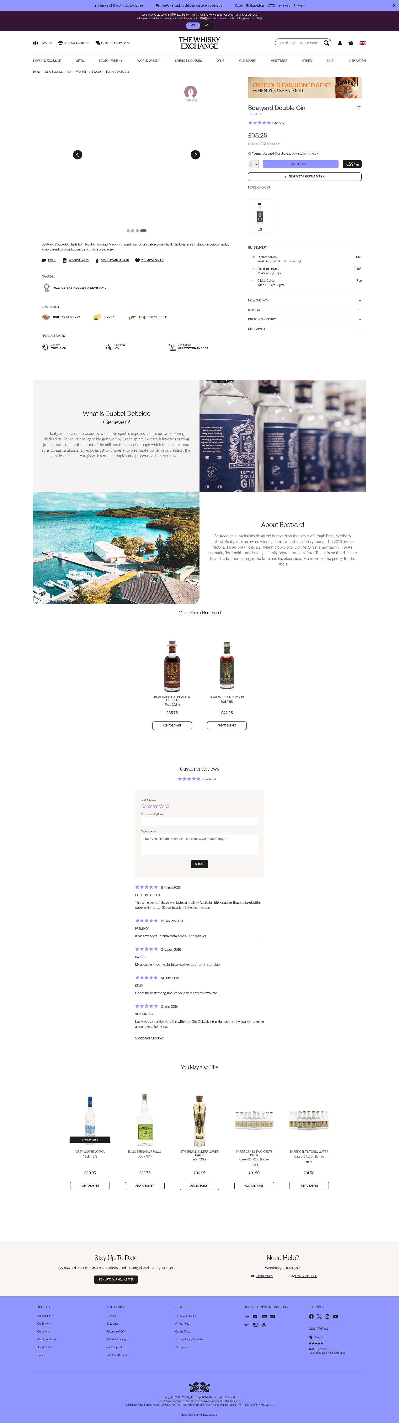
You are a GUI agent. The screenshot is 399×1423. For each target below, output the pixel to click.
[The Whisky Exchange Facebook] (311, 1316)
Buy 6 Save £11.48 (352, 164)
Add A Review (148, 800)
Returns (254, 310)
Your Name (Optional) (152, 814)
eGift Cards (112, 1323)
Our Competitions (116, 1347)
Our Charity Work (46, 1339)
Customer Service (113, 43)
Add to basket (172, 725)
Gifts (80, 61)
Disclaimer (256, 329)
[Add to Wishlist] (359, 108)
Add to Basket (300, 163)
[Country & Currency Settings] (363, 43)
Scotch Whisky (110, 61)
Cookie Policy (182, 1331)
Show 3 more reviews (149, 1038)
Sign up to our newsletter (116, 1279)
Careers (41, 1355)
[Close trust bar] (394, 5)
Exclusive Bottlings (116, 1339)
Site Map (111, 1315)
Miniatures (279, 61)
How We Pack (258, 300)
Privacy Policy (182, 1323)
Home (36, 71)
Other (307, 61)
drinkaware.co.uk (209, 1414)
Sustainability (44, 1347)
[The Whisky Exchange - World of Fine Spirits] (199, 43)
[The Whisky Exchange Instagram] (327, 1316)
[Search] (327, 43)
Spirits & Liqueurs (188, 61)
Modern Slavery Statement (189, 1339)
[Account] (339, 43)
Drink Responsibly (262, 319)
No (206, 25)
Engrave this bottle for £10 (307, 176)
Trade (43, 43)
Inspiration (357, 61)
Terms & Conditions (185, 1315)
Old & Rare (247, 61)
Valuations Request (116, 1355)
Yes (193, 25)
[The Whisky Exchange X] (319, 1316)
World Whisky (148, 61)
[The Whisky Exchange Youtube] (335, 1316)
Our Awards (43, 1331)
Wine (220, 61)
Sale (330, 61)
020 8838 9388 (306, 1276)
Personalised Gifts (116, 1331)
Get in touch (264, 1276)
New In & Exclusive (47, 61)
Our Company (45, 1315)
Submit (199, 864)
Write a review (148, 831)
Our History (43, 1323)
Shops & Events (74, 43)
